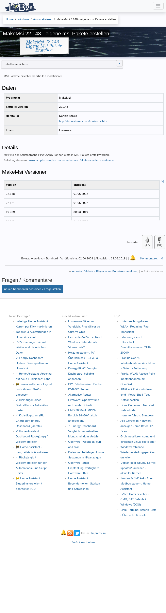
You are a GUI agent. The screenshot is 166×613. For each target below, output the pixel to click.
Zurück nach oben (83, 542)
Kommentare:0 (151, 258)
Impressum (98, 533)
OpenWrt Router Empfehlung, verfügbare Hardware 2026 (83, 468)
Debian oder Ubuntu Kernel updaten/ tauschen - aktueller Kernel (137, 468)
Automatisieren (153, 271)
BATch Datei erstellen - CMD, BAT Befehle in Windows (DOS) (134, 499)
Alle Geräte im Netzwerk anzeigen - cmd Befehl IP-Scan (137, 426)
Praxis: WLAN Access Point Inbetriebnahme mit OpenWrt (137, 379)
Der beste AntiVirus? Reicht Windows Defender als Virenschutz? (85, 342)
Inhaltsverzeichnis (16, 64)
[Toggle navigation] (158, 5)
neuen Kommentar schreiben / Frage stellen (32, 289)
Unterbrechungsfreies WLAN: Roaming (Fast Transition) (134, 326)
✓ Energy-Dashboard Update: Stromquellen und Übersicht (32, 363)
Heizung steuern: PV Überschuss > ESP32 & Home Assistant (83, 358)
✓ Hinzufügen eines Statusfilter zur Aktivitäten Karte (32, 405)
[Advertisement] (83, 576)
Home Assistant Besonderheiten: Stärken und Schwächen (84, 483)
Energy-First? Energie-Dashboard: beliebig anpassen (82, 373)
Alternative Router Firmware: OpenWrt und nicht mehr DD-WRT (83, 400)
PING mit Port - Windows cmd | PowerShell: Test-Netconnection (136, 394)
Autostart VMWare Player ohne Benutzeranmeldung (105, 271)
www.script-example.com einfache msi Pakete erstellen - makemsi (71, 160)
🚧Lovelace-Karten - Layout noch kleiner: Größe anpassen (34, 389)
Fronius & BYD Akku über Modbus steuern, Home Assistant (136, 483)
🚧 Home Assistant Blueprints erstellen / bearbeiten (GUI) (29, 483)
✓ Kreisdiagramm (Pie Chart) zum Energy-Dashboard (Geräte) (30, 421)
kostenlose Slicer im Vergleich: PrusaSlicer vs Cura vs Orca (84, 326)
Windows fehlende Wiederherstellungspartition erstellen (137, 452)
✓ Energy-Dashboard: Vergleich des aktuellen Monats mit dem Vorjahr (83, 431)
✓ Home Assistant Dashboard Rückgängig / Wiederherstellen (32, 436)
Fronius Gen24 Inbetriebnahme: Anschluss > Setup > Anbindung (137, 363)
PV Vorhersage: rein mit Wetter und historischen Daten (31, 347)
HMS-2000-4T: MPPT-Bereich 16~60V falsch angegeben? (82, 415)
